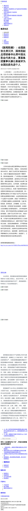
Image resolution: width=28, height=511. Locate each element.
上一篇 (15, 431)
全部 (5, 12)
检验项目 (14, 15)
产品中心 (6, 17)
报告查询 (19, 15)
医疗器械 (6, 20)
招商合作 (6, 25)
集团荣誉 (11, 9)
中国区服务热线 (5, 496)
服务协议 (3, 492)
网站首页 (6, 5)
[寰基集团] (14, 1)
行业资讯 (14, 12)
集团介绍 (6, 7)
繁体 (2, 509)
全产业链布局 (18, 9)
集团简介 (6, 9)
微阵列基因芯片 (8, 23)
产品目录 (9, 18)
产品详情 (6, 22)
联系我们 (24, 9)
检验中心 (6, 13)
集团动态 (6, 10)
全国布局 (9, 15)
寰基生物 (3, 272)
